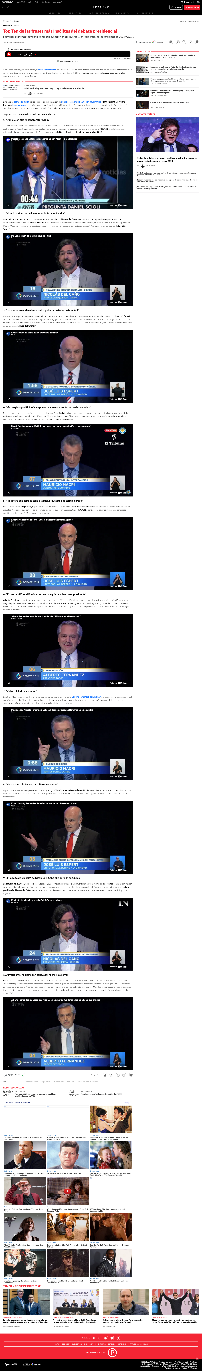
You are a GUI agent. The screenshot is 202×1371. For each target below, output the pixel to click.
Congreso (144, 1344)
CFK (29, 2)
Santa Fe (93, 1344)
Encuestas (123, 13)
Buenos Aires (77, 1344)
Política (16, 21)
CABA (86, 1344)
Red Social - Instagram (106, 1338)
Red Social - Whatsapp (118, 1338)
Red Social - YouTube (112, 1338)
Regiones (55, 13)
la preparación (19, 105)
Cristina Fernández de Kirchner (86, 697)
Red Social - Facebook (100, 1338)
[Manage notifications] (197, 1358)
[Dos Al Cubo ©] (11, 1364)
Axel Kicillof (57, 2)
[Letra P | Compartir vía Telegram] (190, 42)
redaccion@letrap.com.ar (188, 1366)
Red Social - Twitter (94, 1338)
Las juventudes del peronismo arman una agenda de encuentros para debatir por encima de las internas (167, 181)
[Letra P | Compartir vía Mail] (197, 42)
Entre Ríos (102, 1344)
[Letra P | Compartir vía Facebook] (184, 42)
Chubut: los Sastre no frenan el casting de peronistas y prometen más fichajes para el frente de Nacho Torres (166, 174)
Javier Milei (21, 2)
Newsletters (145, 13)
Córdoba (111, 1344)
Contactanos (86, 1338)
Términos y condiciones (173, 1368)
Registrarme (193, 7)
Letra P (8, 21)
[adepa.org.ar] (26, 1364)
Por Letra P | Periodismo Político (14, 42)
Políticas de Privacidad (189, 1368)
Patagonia (134, 1344)
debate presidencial (47, 69)
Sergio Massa (67, 101)
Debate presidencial (31, 1082)
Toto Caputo (45, 2)
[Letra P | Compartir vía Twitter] (177, 42)
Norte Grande (122, 1344)
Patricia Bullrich (81, 101)
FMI (36, 2)
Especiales (75, 13)
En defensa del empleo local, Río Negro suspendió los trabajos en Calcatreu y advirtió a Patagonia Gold (166, 188)
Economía (66, 1344)
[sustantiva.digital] (36, 1364)
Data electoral (99, 13)
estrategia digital (21, 101)
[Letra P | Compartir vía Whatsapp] (171, 42)
